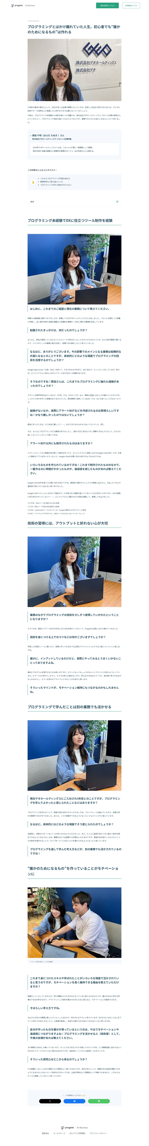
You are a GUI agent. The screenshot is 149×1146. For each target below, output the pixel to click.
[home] (23, 5)
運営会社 (45, 1133)
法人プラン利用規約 (77, 1133)
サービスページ (59, 1133)
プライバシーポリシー (98, 1133)
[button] (74, 201)
